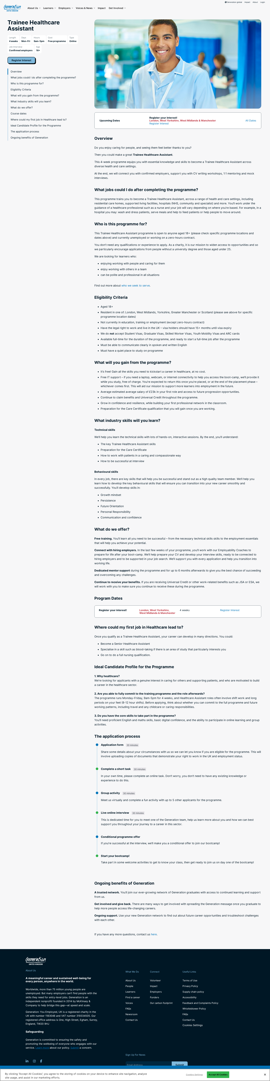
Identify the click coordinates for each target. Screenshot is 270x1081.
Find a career (132, 997)
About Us (33, 8)
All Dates (250, 120)
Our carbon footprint (161, 1003)
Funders (154, 997)
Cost (50, 37)
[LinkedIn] (27, 1061)
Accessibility (189, 997)
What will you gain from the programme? (35, 95)
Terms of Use (189, 980)
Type (71, 37)
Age (38, 47)
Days (23, 37)
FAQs (128, 1008)
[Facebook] (41, 1061)
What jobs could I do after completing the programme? (43, 77)
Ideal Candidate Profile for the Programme (36, 125)
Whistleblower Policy (194, 1008)
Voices (129, 1003)
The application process (25, 131)
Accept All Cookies (218, 1074)
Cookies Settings (192, 1025)
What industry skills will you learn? (31, 101)
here (154, 934)
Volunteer (155, 980)
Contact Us (131, 1019)
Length (12, 37)
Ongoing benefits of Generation (29, 137)
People (129, 986)
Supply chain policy (193, 991)
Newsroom (131, 1014)
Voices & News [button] (84, 8)
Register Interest (21, 60)
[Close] (265, 1074)
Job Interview (15, 47)
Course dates (18, 113)
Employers (64, 8)
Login (262, 2)
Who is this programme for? (27, 83)
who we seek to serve (135, 285)
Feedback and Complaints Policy (200, 1003)
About (255, 2)
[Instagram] (34, 1061)
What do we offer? (22, 107)
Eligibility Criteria (21, 89)
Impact (247, 2)
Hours (37, 37)
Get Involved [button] (116, 8)
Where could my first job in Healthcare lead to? (39, 119)
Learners (48, 8)
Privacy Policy (190, 986)
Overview (16, 71)
